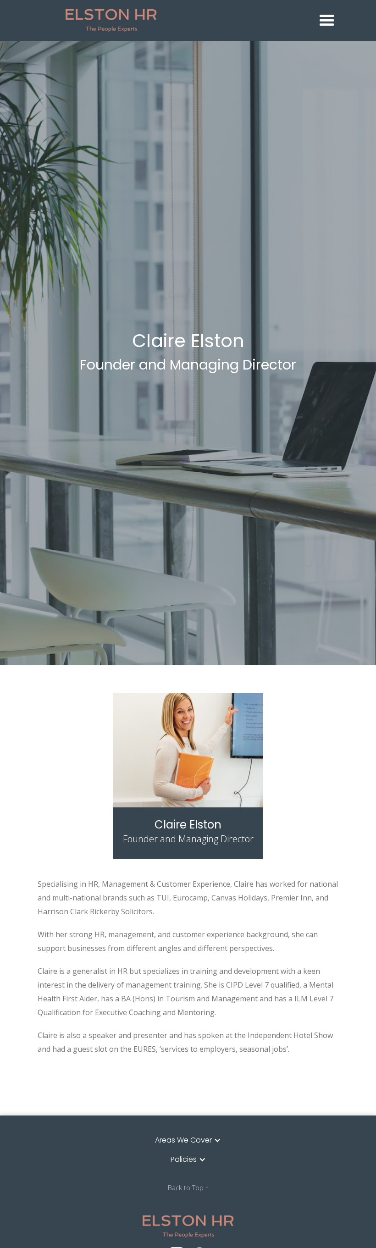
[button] (326, 20)
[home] (190, 20)
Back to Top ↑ (188, 1187)
